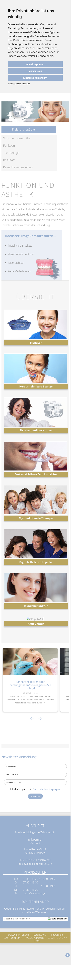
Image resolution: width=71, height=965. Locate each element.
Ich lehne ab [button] (35, 71)
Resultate (9, 160)
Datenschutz (24, 83)
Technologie (11, 153)
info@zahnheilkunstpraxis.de (35, 864)
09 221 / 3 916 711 (40, 860)
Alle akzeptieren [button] (35, 64)
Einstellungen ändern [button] (35, 77)
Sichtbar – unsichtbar (17, 138)
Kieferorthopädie (23, 129)
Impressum (13, 83)
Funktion (9, 145)
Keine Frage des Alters (18, 167)
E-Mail (37, 940)
